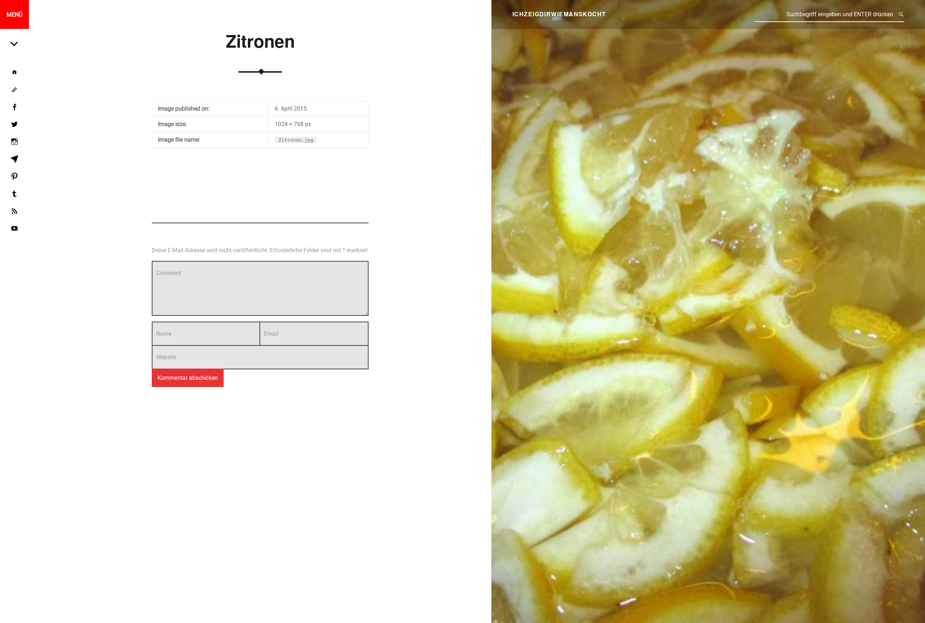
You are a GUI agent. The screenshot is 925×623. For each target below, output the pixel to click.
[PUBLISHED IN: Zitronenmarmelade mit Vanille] (14, 43)
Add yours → (354, 209)
